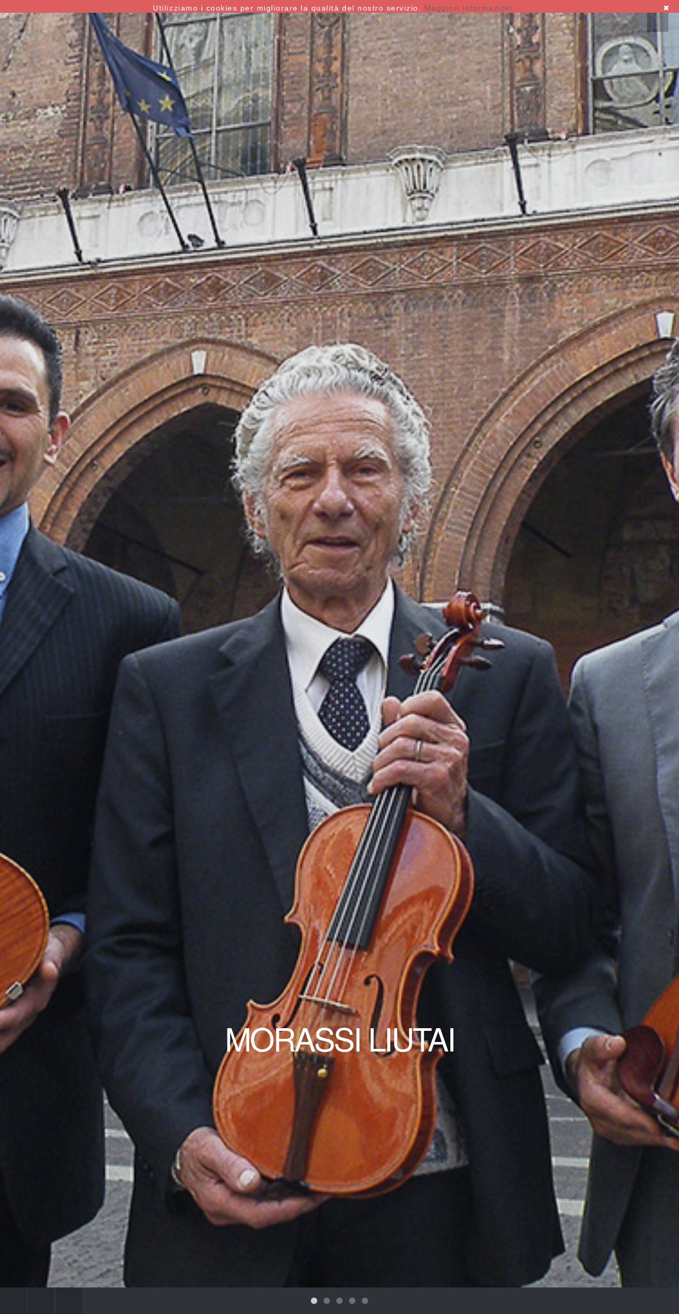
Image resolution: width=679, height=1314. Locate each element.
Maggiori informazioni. (470, 8)
